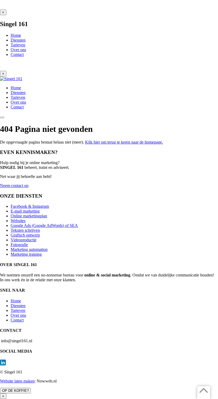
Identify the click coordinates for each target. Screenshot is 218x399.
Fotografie (19, 244)
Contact (17, 320)
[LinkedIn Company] (109, 362)
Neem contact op (14, 185)
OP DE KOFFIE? (15, 391)
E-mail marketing (25, 211)
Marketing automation (29, 249)
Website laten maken (17, 381)
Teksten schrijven (25, 230)
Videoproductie (23, 240)
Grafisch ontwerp (25, 235)
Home (16, 301)
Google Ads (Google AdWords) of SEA (44, 225)
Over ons (18, 315)
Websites (18, 220)
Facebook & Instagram (30, 206)
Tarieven (18, 310)
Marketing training (26, 254)
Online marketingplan (29, 216)
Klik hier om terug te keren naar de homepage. (124, 142)
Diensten (18, 305)
